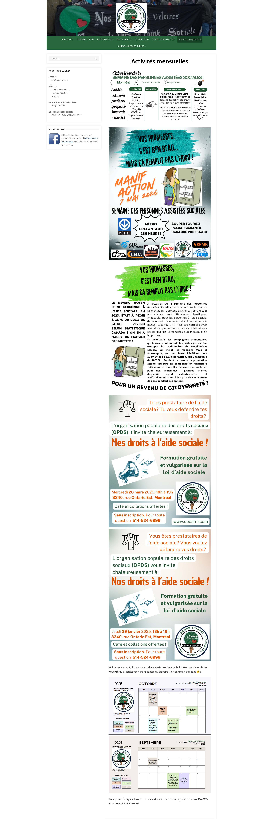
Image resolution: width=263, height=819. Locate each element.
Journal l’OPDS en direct (131, 46)
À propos (67, 39)
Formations (141, 39)
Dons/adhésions (85, 39)
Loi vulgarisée (124, 39)
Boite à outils (104, 39)
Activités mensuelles (190, 39)
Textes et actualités (163, 39)
